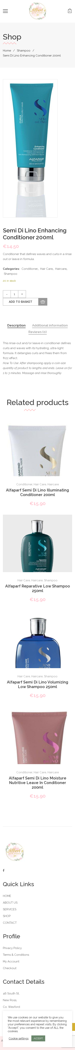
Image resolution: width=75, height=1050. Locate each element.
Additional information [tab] (50, 325)
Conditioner (30, 269)
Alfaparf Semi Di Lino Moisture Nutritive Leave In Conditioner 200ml (37, 783)
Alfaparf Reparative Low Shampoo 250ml (37, 588)
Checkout (9, 968)
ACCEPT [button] (38, 1038)
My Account (11, 961)
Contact (10, 922)
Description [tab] (16, 325)
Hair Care (46, 269)
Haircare (61, 269)
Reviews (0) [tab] (37, 332)
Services (9, 909)
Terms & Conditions (16, 954)
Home (7, 50)
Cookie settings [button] (18, 1038)
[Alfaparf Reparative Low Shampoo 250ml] (37, 549)
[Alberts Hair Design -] (37, 11)
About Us (10, 902)
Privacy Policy (12, 948)
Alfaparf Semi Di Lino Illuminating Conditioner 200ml (37, 492)
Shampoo (23, 50)
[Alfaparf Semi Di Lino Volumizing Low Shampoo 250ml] (37, 662)
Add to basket (20, 302)
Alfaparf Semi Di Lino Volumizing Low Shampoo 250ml (37, 684)
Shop (7, 916)
